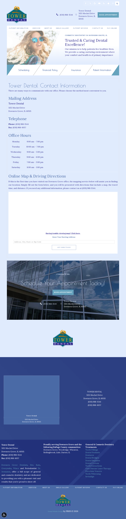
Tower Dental (85, 11)
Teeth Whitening (93, 474)
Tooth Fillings (91, 450)
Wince (16, 468)
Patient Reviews (80, 28)
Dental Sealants (92, 452)
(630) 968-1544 (66, 15)
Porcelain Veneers (93, 471)
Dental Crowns (92, 463)
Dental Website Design (55, 511)
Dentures (89, 455)
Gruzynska (6, 468)
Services (36, 28)
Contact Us (97, 28)
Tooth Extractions (93, 466)
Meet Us (48, 28)
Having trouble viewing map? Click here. (63, 233)
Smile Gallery (62, 28)
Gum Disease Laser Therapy (98, 468)
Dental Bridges (92, 458)
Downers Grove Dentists (14, 465)
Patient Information (18, 28)
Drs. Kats (35, 465)
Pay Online (112, 28)
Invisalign (89, 476)
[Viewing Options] (4, 515)
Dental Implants (92, 460)
